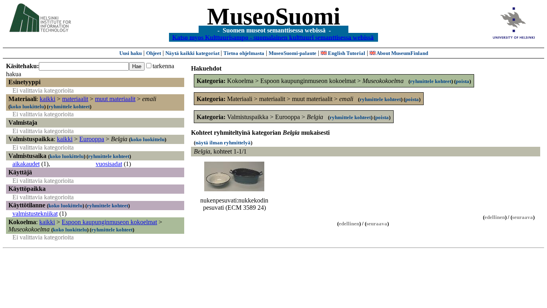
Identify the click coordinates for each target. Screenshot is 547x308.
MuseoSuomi (273, 16)
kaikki (47, 98)
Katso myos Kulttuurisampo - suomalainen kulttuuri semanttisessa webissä (273, 37)
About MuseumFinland (402, 53)
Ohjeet (153, 53)
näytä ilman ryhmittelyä (223, 143)
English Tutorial (346, 53)
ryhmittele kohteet (69, 106)
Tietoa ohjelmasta (243, 53)
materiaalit (75, 98)
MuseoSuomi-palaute (292, 53)
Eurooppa (91, 139)
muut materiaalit (115, 98)
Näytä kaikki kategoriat (193, 53)
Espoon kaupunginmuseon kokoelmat (109, 222)
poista (462, 81)
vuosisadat (109, 163)
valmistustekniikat (35, 213)
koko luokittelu (27, 106)
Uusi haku (130, 53)
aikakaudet (26, 163)
